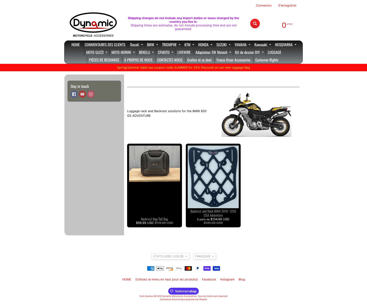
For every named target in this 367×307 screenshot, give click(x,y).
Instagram (227, 279)
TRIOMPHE (171, 45)
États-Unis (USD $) (168, 256)
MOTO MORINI (123, 52)
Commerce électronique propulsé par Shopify (183, 299)
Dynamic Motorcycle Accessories (179, 296)
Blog (242, 279)
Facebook (209, 279)
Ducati (137, 45)
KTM (189, 45)
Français (202, 256)
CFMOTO (166, 52)
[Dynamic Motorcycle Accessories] (93, 23)
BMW (153, 45)
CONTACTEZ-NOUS (169, 60)
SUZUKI (223, 45)
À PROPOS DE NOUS (138, 60)
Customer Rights (266, 60)
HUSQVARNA (286, 45)
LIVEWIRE (184, 52)
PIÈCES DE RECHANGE (104, 60)
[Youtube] (82, 94)
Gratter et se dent (199, 60)
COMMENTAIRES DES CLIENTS (105, 44)
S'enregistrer (287, 5)
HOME (75, 44)
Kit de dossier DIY (250, 52)
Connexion (263, 5)
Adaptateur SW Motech (214, 52)
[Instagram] (90, 94)
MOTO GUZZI (97, 52)
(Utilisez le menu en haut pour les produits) (166, 279)
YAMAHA (243, 45)
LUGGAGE (274, 52)
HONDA (205, 45)
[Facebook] (74, 94)
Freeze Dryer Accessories (233, 60)
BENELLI (147, 52)
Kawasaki (263, 45)
